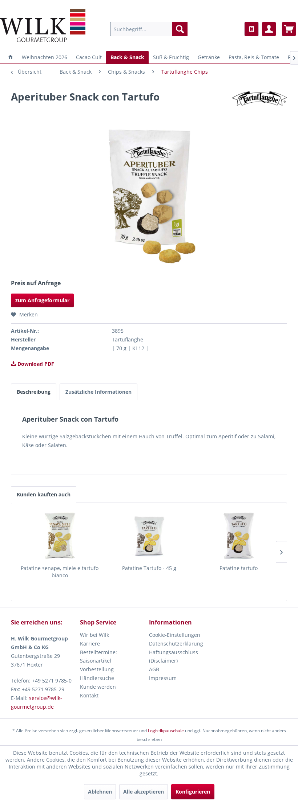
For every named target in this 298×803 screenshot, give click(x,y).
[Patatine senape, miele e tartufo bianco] (60, 535)
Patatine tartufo (239, 568)
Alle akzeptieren (143, 791)
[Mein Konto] (269, 29)
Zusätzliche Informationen (98, 391)
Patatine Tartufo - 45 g (149, 568)
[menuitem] (149, 29)
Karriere (90, 643)
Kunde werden (98, 686)
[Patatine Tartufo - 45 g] (149, 535)
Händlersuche (97, 678)
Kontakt (89, 695)
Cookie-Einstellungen (174, 634)
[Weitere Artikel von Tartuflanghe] (259, 103)
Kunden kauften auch (44, 494)
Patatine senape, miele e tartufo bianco (59, 572)
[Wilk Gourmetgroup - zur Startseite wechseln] (42, 25)
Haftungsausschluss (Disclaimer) (173, 656)
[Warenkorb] (289, 29)
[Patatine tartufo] (238, 535)
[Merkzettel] (251, 29)
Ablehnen (100, 791)
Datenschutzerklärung (176, 643)
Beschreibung (34, 391)
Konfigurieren (193, 791)
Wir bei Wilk (94, 634)
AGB (154, 669)
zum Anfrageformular (42, 300)
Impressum (163, 678)
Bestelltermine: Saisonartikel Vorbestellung (98, 661)
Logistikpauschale (166, 731)
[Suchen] (180, 29)
